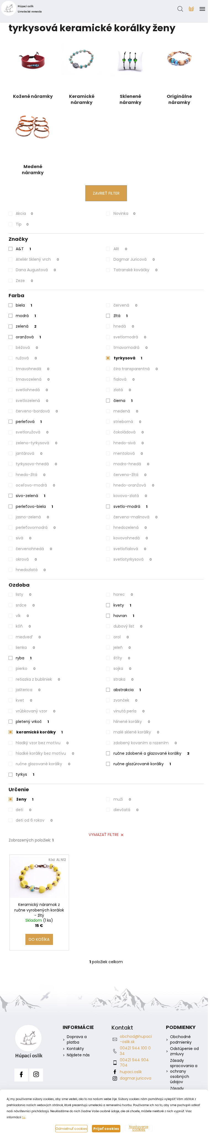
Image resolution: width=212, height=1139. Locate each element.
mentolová (128, 453)
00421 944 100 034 (135, 1050)
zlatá (122, 390)
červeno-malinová (135, 517)
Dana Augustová (36, 270)
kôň (23, 626)
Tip (22, 224)
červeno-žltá (130, 474)
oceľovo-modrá (35, 485)
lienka (25, 647)
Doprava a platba (77, 1039)
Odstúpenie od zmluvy (184, 1051)
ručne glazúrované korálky (142, 764)
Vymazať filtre (104, 834)
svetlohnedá (32, 390)
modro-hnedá (131, 464)
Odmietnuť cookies (71, 1128)
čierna (122, 400)
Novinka (124, 213)
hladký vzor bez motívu (42, 743)
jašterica (28, 690)
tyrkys (25, 774)
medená (125, 411)
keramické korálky (39, 732)
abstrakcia (127, 690)
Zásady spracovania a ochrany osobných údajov (183, 1071)
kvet (24, 700)
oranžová (28, 337)
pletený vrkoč (32, 721)
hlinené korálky (131, 721)
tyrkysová (128, 358)
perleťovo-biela (34, 506)
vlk (22, 615)
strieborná (127, 421)
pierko (26, 668)
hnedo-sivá (128, 443)
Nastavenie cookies (138, 1128)
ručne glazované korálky (43, 764)
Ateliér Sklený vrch (37, 259)
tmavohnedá (32, 369)
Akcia (24, 213)
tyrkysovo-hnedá (36, 464)
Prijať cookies (106, 1128)
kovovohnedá (130, 538)
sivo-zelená (30, 495)
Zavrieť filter (106, 193)
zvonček (125, 700)
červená (125, 305)
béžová (27, 347)
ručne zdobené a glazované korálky (151, 753)
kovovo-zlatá (130, 495)
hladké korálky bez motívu (45, 753)
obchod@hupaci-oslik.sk (136, 1039)
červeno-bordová (37, 411)
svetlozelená (32, 400)
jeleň (122, 647)
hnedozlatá (31, 570)
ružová (26, 358)
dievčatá (126, 810)
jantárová (29, 453)
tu (23, 1117)
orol (121, 637)
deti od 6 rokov (34, 820)
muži (122, 799)
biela (24, 305)
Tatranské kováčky (135, 270)
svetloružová (32, 432)
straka (123, 679)
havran (123, 615)
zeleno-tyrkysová (36, 443)
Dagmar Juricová (134, 259)
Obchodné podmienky (181, 1039)
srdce (25, 605)
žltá (120, 315)
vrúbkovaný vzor (35, 711)
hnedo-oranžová (133, 485)
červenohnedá (34, 549)
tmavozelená (33, 379)
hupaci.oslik (131, 1072)
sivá (23, 538)
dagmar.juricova (135, 1078)
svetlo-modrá (130, 506)
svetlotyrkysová (132, 559)
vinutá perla (129, 711)
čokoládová (128, 432)
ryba (23, 658)
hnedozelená (130, 527)
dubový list (127, 626)
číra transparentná (135, 369)
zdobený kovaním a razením (145, 743)
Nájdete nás (78, 1055)
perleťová (29, 421)
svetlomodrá (129, 337)
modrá (26, 315)
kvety (122, 605)
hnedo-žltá (31, 474)
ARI (120, 249)
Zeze (24, 280)
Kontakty (75, 1048)
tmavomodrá (130, 347)
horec (123, 594)
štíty (121, 658)
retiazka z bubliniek (38, 679)
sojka (122, 668)
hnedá (123, 326)
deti (23, 810)
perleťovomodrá (36, 527)
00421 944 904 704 (134, 1062)
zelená (26, 326)
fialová (124, 379)
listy (23, 594)
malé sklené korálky (136, 732)
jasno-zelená (32, 517)
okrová (26, 559)
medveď (28, 637)
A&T (23, 249)
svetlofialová (129, 549)
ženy (24, 799)
